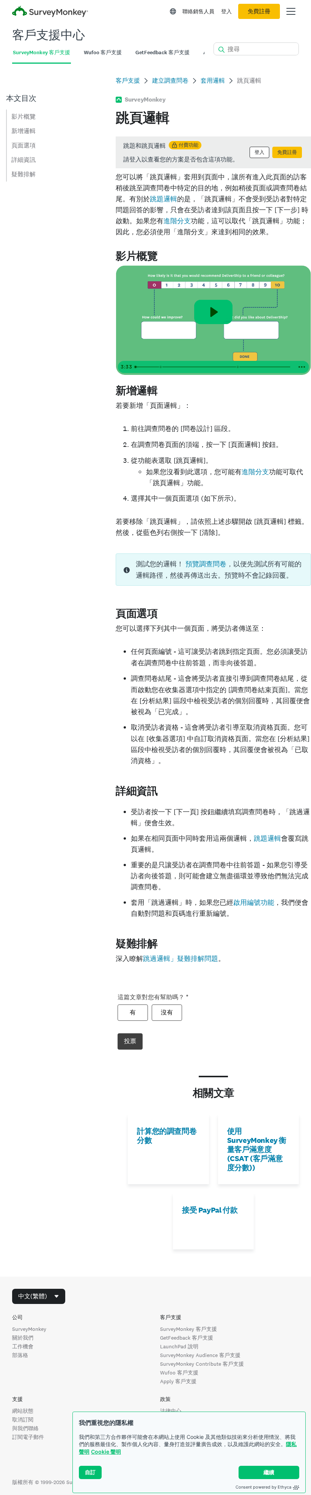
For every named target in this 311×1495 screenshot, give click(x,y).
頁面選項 (23, 145)
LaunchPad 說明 (179, 1346)
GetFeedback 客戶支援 (186, 1337)
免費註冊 (259, 11)
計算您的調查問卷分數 (166, 1135)
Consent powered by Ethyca (263, 1487)
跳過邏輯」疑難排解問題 (180, 958)
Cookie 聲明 (106, 1451)
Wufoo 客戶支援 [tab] (103, 52)
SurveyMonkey (29, 1329)
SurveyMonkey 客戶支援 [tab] (41, 52)
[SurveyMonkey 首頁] (50, 12)
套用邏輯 (213, 81)
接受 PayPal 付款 (209, 1210)
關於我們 (22, 1337)
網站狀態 (22, 1410)
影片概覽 (23, 117)
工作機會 (22, 1346)
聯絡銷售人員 (198, 11)
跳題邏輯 (163, 198)
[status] (213, 152)
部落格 (20, 1355)
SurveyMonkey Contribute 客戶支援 (202, 1363)
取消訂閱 (22, 1419)
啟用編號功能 (253, 902)
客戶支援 (128, 81)
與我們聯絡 (25, 1428)
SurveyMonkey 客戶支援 (188, 1329)
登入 (226, 11)
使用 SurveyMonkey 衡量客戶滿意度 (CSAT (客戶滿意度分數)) (256, 1149)
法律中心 (170, 1410)
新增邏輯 (23, 131)
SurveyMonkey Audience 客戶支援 (200, 1355)
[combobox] (38, 1296)
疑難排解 (23, 174)
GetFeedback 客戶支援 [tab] (162, 52)
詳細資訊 (23, 160)
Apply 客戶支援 (178, 1381)
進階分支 (177, 220)
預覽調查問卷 (205, 563)
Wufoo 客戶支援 (179, 1372)
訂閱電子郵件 (28, 1437)
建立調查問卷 (170, 81)
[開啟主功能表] (291, 11)
